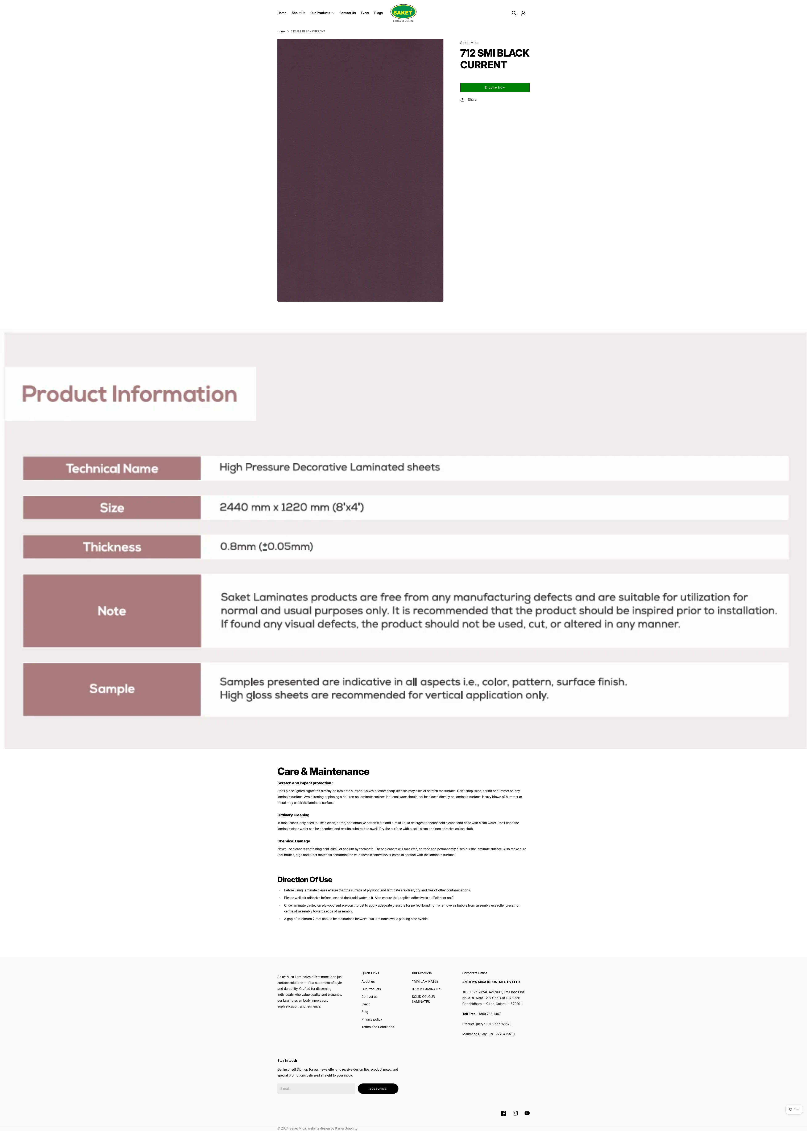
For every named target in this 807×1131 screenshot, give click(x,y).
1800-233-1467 (489, 1014)
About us (368, 982)
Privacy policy (371, 1019)
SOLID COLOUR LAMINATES (423, 999)
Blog (364, 1012)
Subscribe (377, 1088)
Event (365, 1004)
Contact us (369, 997)
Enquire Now (495, 87)
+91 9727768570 (498, 1024)
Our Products (371, 989)
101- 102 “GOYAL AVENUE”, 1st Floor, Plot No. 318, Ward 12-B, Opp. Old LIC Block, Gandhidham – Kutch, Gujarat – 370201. (493, 998)
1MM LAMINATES (425, 982)
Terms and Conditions (377, 1027)
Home (281, 31)
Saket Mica (469, 43)
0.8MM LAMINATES (426, 989)
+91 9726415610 (502, 1034)
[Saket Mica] (403, 13)
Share (472, 100)
